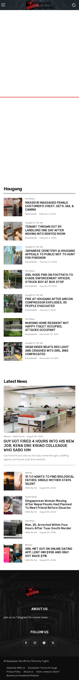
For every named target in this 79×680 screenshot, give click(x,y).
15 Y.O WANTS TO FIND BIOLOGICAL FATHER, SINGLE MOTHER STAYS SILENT (49, 480)
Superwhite (31, 214)
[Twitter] (53, 642)
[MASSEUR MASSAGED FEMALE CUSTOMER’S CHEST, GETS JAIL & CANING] (13, 207)
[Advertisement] (39, 49)
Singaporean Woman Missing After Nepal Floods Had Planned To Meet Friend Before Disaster (48, 504)
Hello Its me (19, 436)
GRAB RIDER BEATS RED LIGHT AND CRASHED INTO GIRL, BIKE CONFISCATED (47, 350)
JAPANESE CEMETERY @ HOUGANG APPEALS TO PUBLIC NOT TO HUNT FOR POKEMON (50, 254)
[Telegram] (44, 642)
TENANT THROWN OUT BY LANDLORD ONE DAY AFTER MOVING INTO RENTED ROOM (45, 230)
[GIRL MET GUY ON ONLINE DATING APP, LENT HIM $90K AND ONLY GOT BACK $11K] (13, 553)
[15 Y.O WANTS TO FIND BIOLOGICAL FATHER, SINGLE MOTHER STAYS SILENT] (13, 481)
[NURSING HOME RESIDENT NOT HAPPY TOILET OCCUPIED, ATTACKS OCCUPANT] (13, 327)
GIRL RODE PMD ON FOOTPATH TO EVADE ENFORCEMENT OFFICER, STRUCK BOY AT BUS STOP (49, 278)
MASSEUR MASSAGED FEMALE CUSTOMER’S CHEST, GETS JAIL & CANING (49, 206)
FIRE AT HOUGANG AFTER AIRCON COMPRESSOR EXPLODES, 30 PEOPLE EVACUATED (49, 302)
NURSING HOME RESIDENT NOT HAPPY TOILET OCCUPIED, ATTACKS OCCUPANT (47, 326)
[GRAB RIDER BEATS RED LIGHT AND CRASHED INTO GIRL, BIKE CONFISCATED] (13, 351)
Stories (7, 437)
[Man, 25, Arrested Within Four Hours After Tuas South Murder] (13, 529)
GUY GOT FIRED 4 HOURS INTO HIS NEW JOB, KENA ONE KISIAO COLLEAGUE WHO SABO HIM (39, 445)
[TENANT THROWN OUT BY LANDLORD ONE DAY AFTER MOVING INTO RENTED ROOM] (13, 231)
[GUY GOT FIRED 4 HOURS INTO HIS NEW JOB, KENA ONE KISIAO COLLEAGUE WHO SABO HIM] (39, 409)
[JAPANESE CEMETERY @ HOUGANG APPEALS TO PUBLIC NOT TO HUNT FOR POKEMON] (13, 255)
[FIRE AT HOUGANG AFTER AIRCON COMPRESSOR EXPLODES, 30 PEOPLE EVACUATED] (13, 303)
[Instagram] (35, 642)
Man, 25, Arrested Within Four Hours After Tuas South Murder (48, 526)
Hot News (30, 199)
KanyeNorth (31, 238)
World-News (31, 497)
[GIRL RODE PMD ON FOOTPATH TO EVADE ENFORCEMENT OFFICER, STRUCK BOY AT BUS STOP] (13, 279)
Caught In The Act (34, 223)
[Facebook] (26, 642)
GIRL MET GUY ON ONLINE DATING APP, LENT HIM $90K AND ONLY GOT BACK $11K (48, 552)
